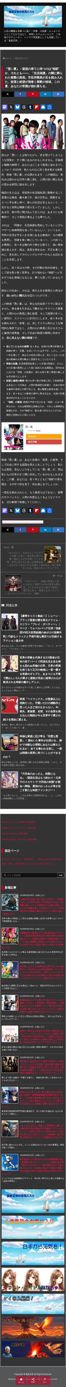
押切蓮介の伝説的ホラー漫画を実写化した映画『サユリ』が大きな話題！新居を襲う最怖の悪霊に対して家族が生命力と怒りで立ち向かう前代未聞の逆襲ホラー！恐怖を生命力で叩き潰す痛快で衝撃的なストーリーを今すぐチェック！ (42, 1067)
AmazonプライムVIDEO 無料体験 (18, 822)
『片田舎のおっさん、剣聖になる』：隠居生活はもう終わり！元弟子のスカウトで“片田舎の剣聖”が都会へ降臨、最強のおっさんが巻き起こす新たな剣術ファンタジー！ (40, 782)
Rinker (38, 430)
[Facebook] (20, 94)
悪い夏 (29, 426)
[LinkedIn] (46, 94)
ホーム (8, 58)
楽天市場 (32, 442)
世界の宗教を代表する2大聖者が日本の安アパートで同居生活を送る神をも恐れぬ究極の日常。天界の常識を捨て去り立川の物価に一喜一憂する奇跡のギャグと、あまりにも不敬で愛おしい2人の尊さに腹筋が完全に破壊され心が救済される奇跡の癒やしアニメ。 (32, 670)
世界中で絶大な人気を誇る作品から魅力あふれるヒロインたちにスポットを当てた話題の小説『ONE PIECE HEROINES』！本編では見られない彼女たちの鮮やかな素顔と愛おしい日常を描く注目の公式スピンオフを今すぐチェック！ (42, 1036)
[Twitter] (8, 94)
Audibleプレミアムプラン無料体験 (19, 827)
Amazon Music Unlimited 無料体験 (19, 839)
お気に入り (23, 58)
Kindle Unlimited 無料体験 (15, 833)
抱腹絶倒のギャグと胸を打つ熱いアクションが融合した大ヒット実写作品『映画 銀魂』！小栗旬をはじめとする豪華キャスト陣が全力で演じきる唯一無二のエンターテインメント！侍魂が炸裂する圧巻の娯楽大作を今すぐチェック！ (42, 1006)
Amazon (32, 436)
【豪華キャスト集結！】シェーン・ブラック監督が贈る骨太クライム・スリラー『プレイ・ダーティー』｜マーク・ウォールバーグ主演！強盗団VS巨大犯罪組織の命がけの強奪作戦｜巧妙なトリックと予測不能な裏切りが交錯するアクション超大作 (32, 628)
